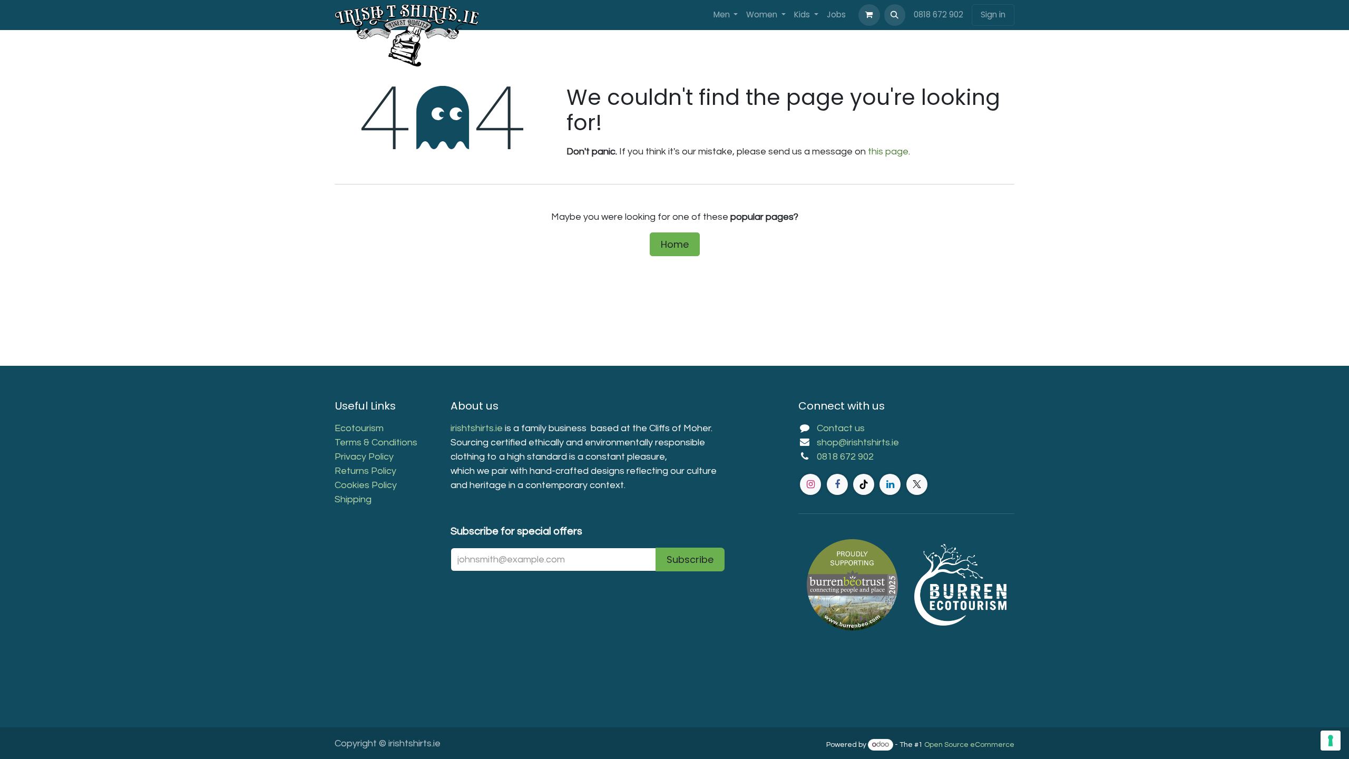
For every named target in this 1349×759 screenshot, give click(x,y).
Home (675, 244)
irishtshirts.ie (477, 428)
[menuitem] (725, 15)
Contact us (841, 428)
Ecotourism (360, 428)
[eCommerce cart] (868, 14)
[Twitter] (916, 484)
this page (888, 152)
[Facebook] (837, 484)
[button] (894, 14)
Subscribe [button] (690, 559)
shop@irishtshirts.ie (858, 442)
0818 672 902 (938, 14)
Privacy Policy (364, 457)
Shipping (353, 499)
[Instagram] (810, 484)
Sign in (993, 14)
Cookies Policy (366, 485)
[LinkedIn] (890, 484)
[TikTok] (863, 484)
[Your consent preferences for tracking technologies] (1331, 741)
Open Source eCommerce (969, 744)
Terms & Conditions (376, 442)
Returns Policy (365, 471)
